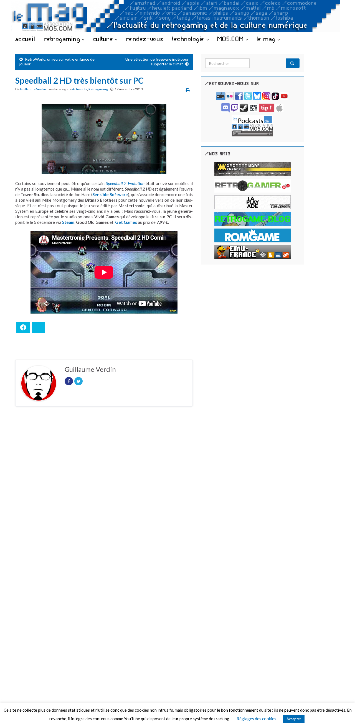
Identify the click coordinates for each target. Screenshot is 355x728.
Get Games (126, 222)
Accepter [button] (293, 719)
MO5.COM (231, 38)
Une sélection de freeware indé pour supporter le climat (157, 61)
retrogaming (63, 38)
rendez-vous (144, 38)
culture (104, 38)
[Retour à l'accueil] (177, 16)
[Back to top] (342, 715)
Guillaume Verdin (33, 89)
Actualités (79, 89)
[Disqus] (104, 487)
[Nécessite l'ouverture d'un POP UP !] (252, 125)
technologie (189, 38)
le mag (267, 38)
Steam (68, 222)
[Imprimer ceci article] (188, 90)
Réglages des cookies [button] (256, 718)
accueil (25, 38)
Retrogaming (98, 89)
